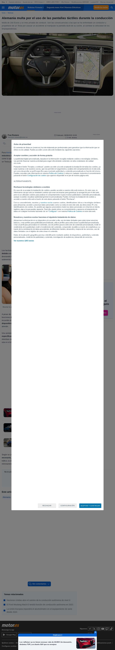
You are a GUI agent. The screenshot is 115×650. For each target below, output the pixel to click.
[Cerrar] (95, 632)
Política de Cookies (56, 173)
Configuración (68, 505)
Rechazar (46, 505)
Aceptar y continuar (90, 506)
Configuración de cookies (36, 175)
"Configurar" (52, 211)
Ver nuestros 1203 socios (24, 241)
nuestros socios (46, 203)
